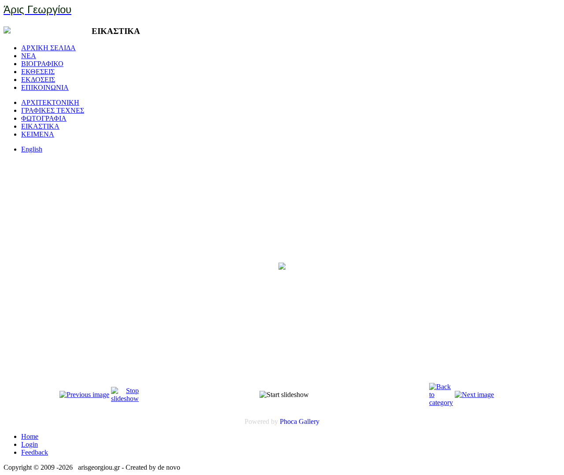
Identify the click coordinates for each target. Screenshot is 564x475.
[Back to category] (441, 402)
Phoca (288, 421)
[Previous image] (84, 394)
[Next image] (474, 394)
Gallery (309, 421)
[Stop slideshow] (125, 398)
